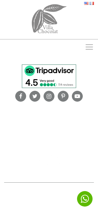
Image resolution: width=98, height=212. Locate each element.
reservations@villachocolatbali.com (60, 197)
